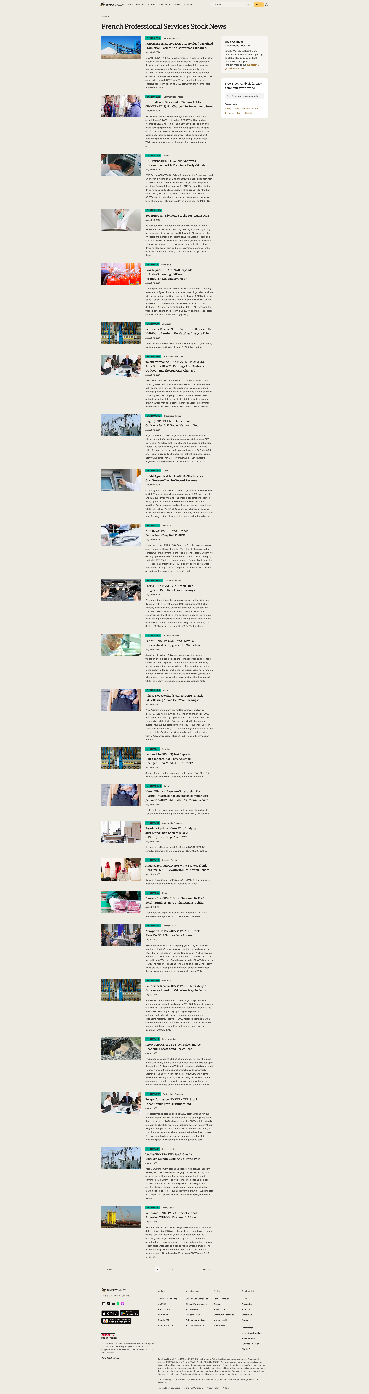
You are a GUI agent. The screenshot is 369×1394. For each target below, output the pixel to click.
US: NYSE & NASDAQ (167, 1299)
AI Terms (226, 1388)
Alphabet (230, 113)
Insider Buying (192, 1309)
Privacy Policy (213, 1388)
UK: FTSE (162, 1304)
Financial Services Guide (169, 1388)
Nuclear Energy (193, 1315)
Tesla (236, 108)
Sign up (259, 5)
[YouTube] (113, 1304)
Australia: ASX (164, 1309)
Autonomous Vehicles (195, 1320)
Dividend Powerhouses (196, 1304)
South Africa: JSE (165, 1325)
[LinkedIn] (103, 1304)
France (105, 16)
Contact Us (247, 1315)
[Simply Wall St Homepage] (112, 4)
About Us (246, 1309)
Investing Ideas (221, 1309)
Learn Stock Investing (252, 1333)
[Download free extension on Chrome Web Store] (116, 1321)
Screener (218, 1304)
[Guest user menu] (266, 4)
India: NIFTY (163, 1315)
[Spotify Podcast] (118, 1304)
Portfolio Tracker (221, 1299)
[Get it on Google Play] (129, 1313)
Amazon (245, 108)
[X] (108, 1304)
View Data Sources (110, 1358)
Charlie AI (246, 1349)
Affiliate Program (249, 1338)
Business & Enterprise (252, 1344)
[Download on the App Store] (110, 1313)
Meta (255, 108)
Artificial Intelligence (195, 1325)
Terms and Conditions (193, 1388)
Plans (244, 1299)
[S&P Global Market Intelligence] (110, 1336)
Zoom (240, 113)
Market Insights (221, 1320)
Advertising (247, 1304)
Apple (228, 108)
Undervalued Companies (197, 1299)
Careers (245, 1320)
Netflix (248, 113)
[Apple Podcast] (122, 1304)
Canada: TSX (163, 1320)
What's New (219, 1325)
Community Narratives (224, 1315)
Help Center (247, 1327)
